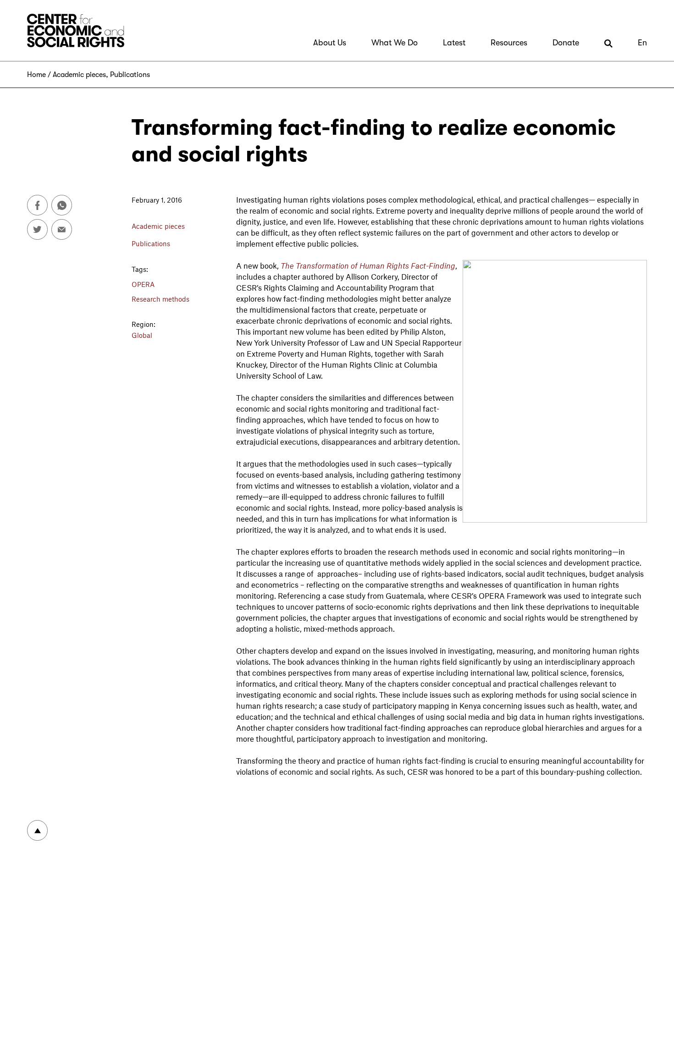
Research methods (160, 299)
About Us (329, 42)
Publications (130, 75)
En (642, 42)
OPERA (143, 284)
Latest (454, 42)
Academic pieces (79, 75)
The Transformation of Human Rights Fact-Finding (368, 265)
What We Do (394, 42)
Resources (509, 42)
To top (37, 830)
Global (142, 335)
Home (36, 75)
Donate (565, 42)
